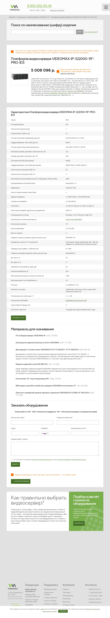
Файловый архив (50, 589)
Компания (69, 584)
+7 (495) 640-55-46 (95, 592)
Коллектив (66, 599)
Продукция (32, 584)
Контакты (91, 584)
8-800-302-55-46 (39, 6)
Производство (68, 596)
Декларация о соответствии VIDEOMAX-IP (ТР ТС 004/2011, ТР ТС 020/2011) (47, 349)
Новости (66, 589)
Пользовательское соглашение (15, 596)
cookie (42, 609)
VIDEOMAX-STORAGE (29, 606)
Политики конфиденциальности (42, 459)
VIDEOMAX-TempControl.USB (60, 93)
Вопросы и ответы (51, 604)
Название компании (64, 417)
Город (13, 428)
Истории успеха (69, 605)
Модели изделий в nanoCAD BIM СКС (32, 364)
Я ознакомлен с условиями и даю (50, 459)
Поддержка (51, 584)
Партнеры (66, 592)
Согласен (63, 611)
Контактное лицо (17, 417)
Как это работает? (91, 32)
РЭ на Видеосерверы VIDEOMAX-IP (30, 335)
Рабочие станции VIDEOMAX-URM (31, 601)
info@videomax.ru (95, 602)
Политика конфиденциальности (15, 598)
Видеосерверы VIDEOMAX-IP (31, 590)
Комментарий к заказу (19, 439)
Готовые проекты (50, 598)
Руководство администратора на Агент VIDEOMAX (37, 342)
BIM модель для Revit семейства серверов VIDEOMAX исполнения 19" (46, 385)
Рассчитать (79, 523)
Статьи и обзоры (50, 601)
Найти (79, 32)
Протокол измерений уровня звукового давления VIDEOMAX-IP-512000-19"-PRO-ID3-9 (52, 392)
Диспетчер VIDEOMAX (76, 91)
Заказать (15, 464)
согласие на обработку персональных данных (71, 459)
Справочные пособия (48, 593)
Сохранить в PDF (18, 318)
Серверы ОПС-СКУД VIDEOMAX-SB (32, 595)
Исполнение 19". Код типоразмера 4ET (32, 378)
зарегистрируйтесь (67, 73)
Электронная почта (78, 428)
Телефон (44, 428)
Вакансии (66, 602)
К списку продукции (21, 481)
